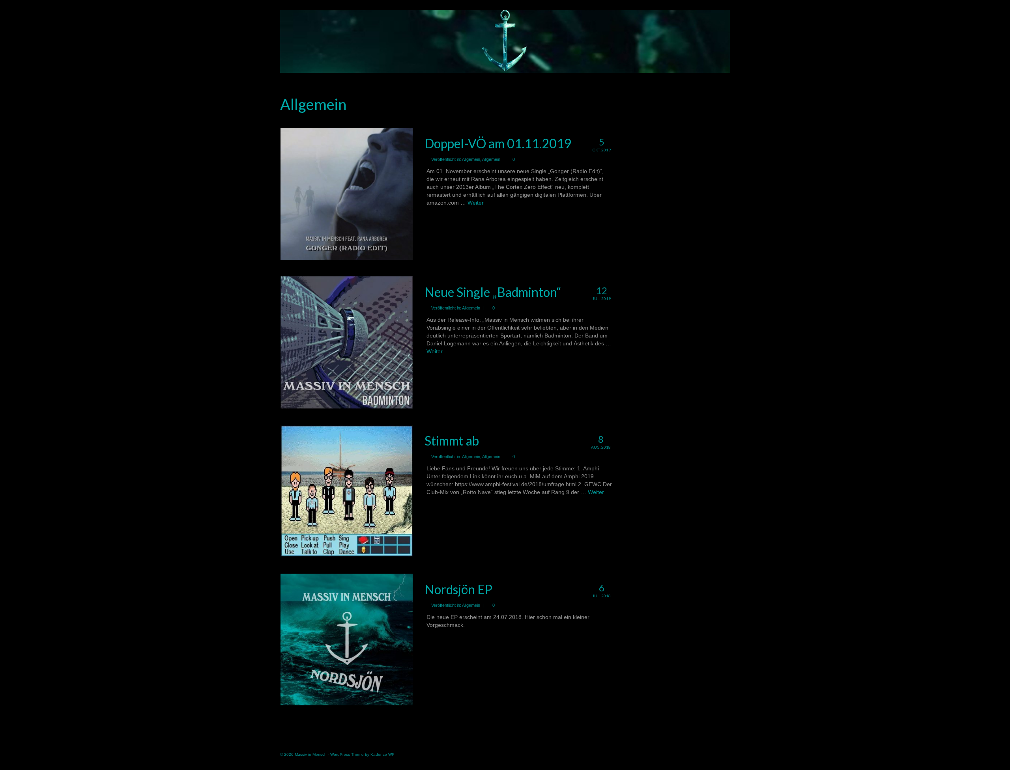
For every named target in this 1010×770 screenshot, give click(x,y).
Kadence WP (382, 754)
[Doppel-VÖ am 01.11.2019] (347, 193)
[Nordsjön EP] (347, 639)
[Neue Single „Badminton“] (347, 342)
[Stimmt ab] (347, 490)
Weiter (476, 202)
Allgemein (471, 159)
